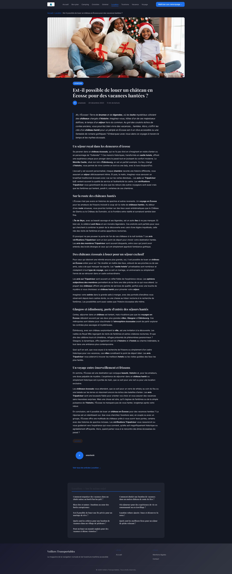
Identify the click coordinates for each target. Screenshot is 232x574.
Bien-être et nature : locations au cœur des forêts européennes (91, 505)
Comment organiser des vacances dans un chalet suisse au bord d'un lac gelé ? (91, 497)
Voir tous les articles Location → (87, 468)
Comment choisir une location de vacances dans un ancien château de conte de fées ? (137, 497)
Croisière (95, 4)
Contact (156, 559)
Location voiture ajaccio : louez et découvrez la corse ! (138, 514)
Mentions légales (159, 555)
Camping (85, 4)
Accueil (66, 4)
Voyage (145, 4)
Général (105, 4)
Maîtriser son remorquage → (170, 4)
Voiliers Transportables (61, 551)
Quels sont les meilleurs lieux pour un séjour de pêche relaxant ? (138, 522)
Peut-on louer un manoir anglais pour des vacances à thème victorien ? (90, 530)
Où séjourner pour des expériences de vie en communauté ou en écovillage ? (138, 505)
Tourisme (125, 4)
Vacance (135, 4)
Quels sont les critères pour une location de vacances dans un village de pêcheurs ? (91, 522)
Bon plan (75, 4)
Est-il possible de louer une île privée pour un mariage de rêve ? (92, 514)
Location (114, 4)
